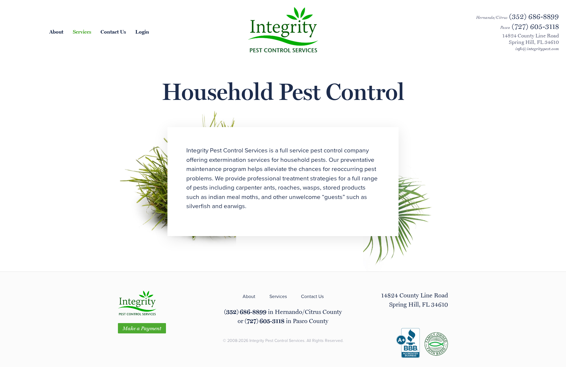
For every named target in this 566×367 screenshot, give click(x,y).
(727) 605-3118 (264, 321)
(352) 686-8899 (245, 311)
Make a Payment (142, 328)
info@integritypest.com (537, 48)
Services (82, 31)
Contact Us (113, 31)
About (56, 31)
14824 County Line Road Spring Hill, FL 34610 (530, 38)
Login (142, 31)
